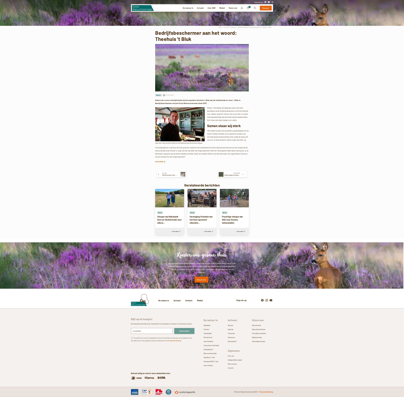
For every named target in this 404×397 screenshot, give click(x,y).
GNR (220, 27)
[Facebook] (265, 2)
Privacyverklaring (266, 392)
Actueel (226, 27)
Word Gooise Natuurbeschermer (258, 327)
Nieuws (233, 27)
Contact (188, 300)
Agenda (230, 329)
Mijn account (232, 364)
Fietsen (206, 329)
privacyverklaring (174, 340)
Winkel (200, 300)
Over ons (231, 356)
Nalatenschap (257, 337)
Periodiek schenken (259, 333)
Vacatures (231, 337)
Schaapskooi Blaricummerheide (210, 351)
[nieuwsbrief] (269, 2)
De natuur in (163, 300)
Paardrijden (208, 333)
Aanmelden (184, 331)
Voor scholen (208, 365)
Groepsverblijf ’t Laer (211, 361)
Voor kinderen (208, 341)
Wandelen (207, 325)
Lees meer (175, 231)
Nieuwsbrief (232, 341)
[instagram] (272, 2)
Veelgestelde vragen (235, 360)
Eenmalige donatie (258, 341)
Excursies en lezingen (211, 345)
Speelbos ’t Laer (209, 357)
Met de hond (208, 337)
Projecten (231, 333)
